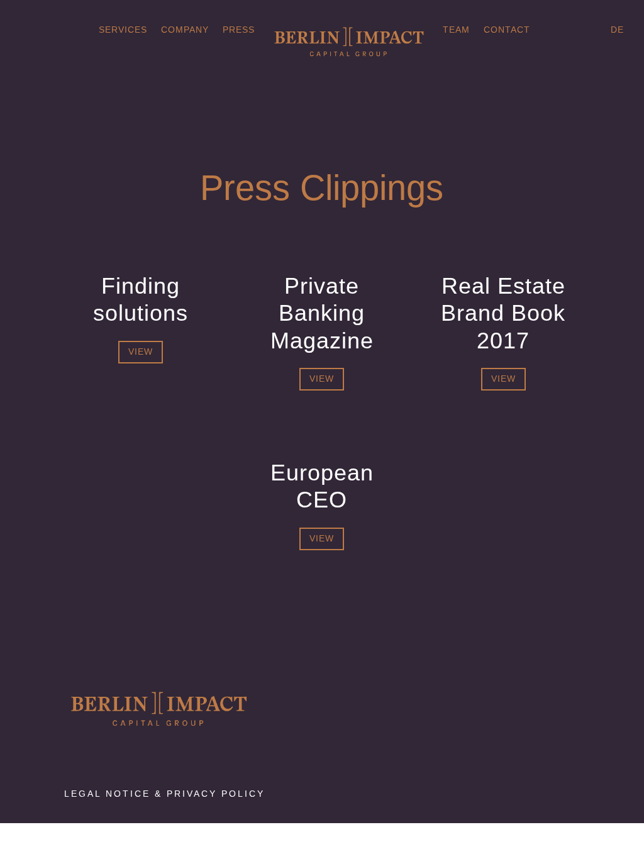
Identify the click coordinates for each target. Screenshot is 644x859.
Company (185, 30)
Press (239, 30)
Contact (507, 30)
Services (123, 30)
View (140, 351)
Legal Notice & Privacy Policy (164, 794)
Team (456, 30)
